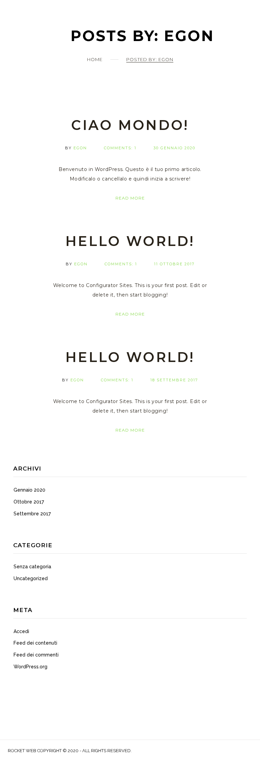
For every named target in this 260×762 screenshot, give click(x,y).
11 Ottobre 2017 (174, 264)
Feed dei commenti (36, 655)
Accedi (21, 631)
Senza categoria (32, 566)
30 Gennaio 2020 (174, 148)
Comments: (120, 148)
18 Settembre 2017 (174, 380)
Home (95, 59)
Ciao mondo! (130, 125)
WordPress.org (30, 666)
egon (80, 148)
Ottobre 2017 (29, 501)
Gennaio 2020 (29, 490)
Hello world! (130, 241)
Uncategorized (31, 578)
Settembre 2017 (32, 513)
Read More (130, 198)
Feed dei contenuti (35, 643)
